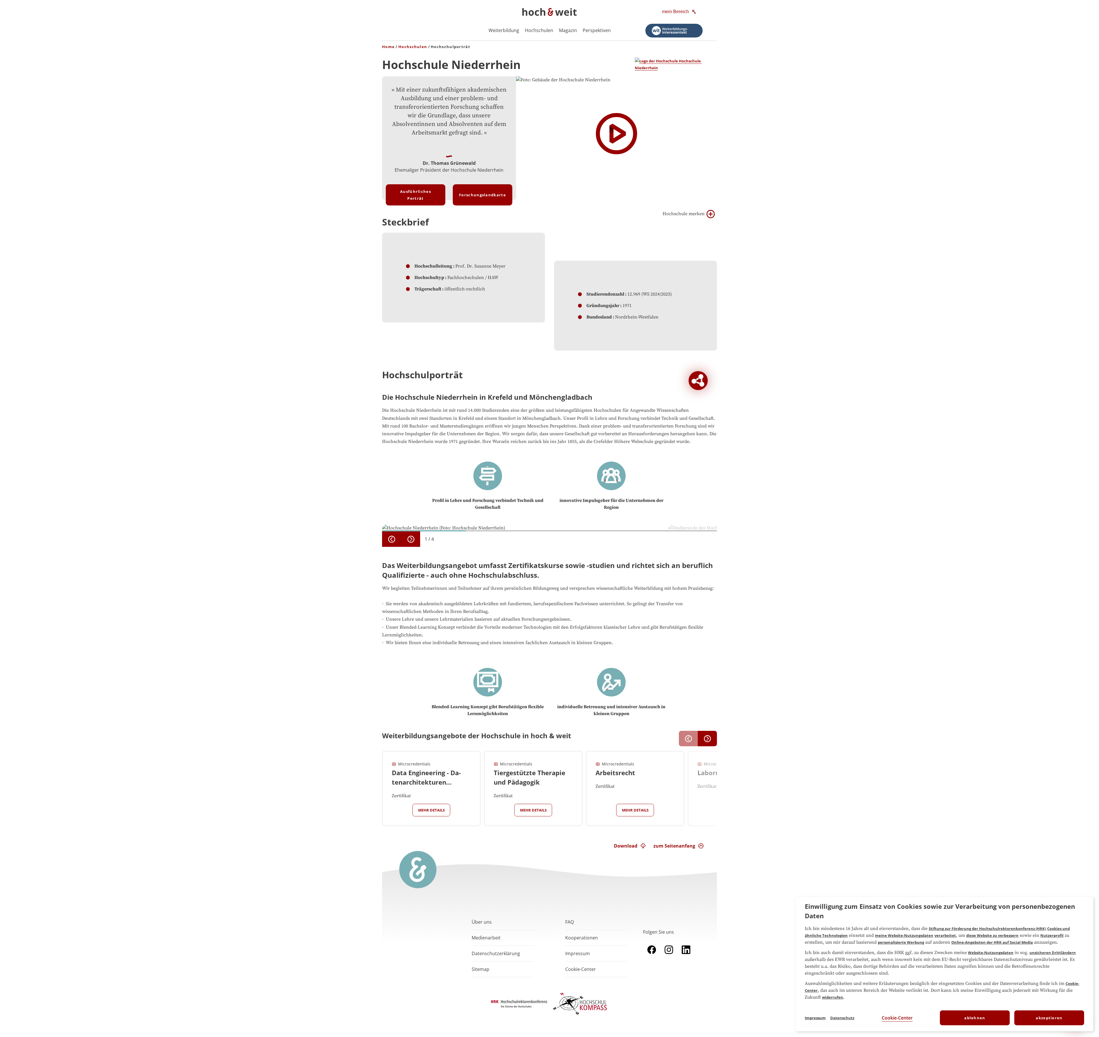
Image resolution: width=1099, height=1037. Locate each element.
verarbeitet (945, 935)
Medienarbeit (486, 938)
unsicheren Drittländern (1052, 952)
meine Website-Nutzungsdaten (904, 935)
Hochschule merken (684, 214)
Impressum (577, 953)
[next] (410, 539)
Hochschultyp (429, 277)
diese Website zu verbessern (992, 935)
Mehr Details (431, 810)
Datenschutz (842, 1017)
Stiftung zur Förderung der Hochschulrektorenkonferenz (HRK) (987, 928)
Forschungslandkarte (482, 194)
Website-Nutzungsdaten (990, 952)
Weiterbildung (504, 30)
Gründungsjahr (602, 305)
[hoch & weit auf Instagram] (668, 955)
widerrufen (832, 997)
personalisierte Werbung (901, 942)
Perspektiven (597, 30)
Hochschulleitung (433, 266)
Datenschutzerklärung (496, 953)
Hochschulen (539, 30)
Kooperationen (581, 938)
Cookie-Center (897, 1018)
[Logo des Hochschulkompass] (580, 1016)
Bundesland (599, 317)
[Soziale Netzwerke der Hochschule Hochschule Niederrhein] (698, 380)
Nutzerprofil (1052, 935)
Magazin (568, 30)
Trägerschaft (427, 289)
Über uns (482, 922)
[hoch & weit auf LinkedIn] (686, 955)
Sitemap (480, 969)
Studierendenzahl (605, 294)
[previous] (391, 539)
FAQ (569, 922)
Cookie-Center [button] (580, 969)
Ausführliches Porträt (415, 195)
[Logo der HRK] (519, 1006)
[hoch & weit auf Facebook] (651, 955)
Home (388, 46)
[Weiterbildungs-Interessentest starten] (674, 30)
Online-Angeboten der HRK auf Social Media (992, 942)
